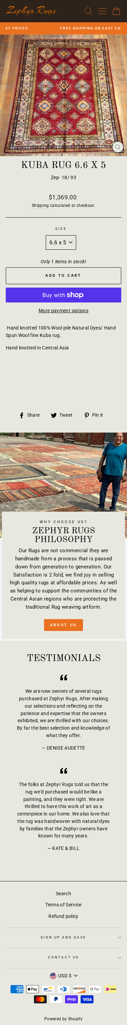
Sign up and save (64, 937)
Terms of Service (63, 904)
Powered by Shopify (63, 1019)
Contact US (63, 957)
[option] (63, 28)
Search (63, 893)
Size (60, 228)
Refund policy (63, 916)
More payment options (63, 310)
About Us (63, 625)
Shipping (40, 205)
